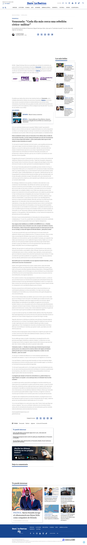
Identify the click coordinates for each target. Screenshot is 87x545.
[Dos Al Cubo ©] (68, 540)
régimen (38, 70)
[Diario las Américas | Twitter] (66, 3)
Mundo (68, 7)
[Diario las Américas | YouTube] (72, 3)
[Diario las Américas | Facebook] (63, 3)
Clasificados (74, 7)
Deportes (54, 7)
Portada (15, 7)
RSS (57, 533)
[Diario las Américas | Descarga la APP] (20, 457)
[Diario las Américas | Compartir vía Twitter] (41, 34)
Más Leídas (45, 527)
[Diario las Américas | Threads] (75, 3)
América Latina (46, 7)
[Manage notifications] (84, 542)
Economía (37, 7)
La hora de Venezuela (41, 423)
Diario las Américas (16, 15)
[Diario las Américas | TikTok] (79, 3)
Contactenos (52, 533)
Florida (27, 7)
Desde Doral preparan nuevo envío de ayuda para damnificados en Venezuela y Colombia (32, 437)
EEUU (32, 7)
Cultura (61, 7)
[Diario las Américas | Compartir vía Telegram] (52, 34)
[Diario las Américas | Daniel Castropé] (13, 35)
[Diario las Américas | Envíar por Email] (48, 34)
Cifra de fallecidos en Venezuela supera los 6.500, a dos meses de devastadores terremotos (29, 433)
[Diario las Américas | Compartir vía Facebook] (38, 34)
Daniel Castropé (20, 33)
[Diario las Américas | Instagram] (69, 3)
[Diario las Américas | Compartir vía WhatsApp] (45, 34)
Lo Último (21, 7)
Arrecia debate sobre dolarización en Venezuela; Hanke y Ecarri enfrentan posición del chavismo (32, 441)
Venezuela (38, 67)
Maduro (44, 100)
